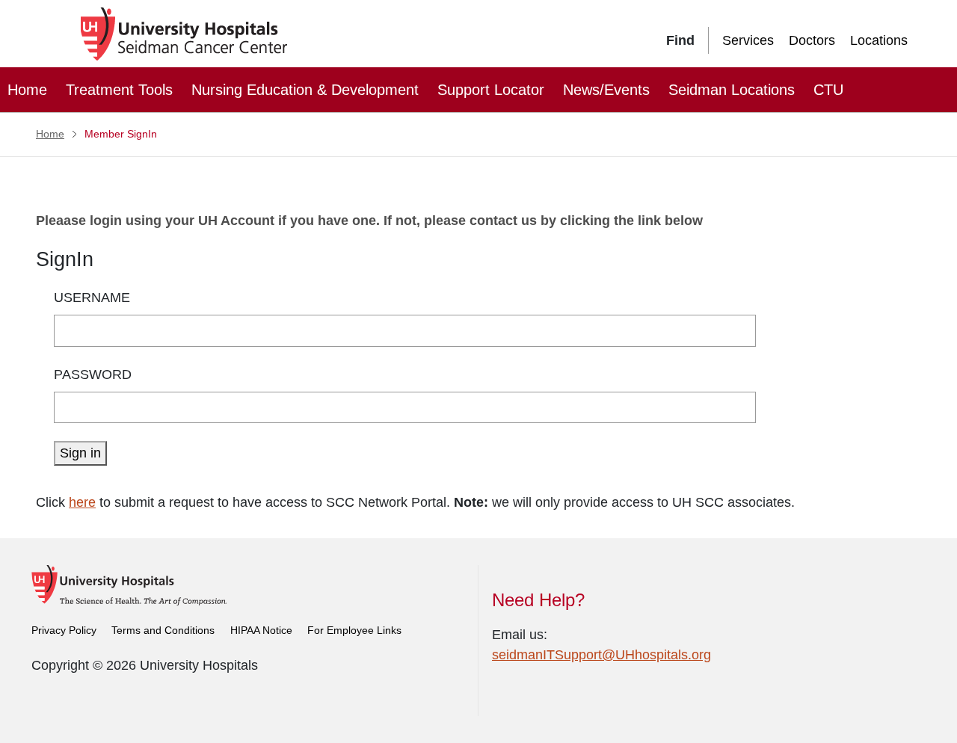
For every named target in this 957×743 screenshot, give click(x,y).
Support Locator (490, 89)
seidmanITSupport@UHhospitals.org (601, 654)
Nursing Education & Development (305, 89)
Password (93, 374)
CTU (828, 89)
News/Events (606, 89)
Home (27, 89)
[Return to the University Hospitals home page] (129, 585)
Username (92, 297)
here (82, 502)
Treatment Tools (119, 89)
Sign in (80, 453)
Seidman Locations (731, 89)
